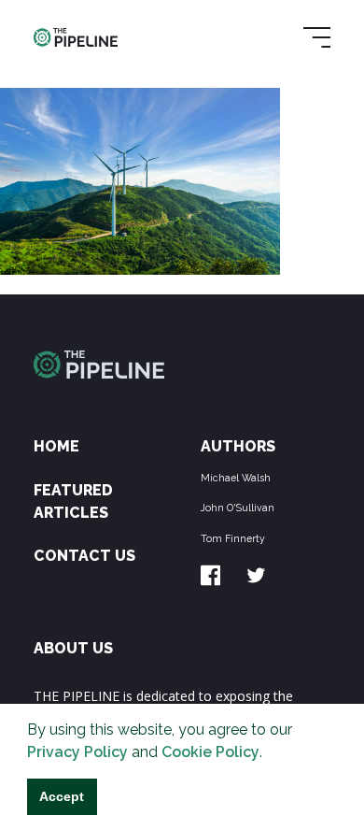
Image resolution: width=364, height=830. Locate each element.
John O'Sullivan (237, 507)
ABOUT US (73, 648)
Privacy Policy (77, 752)
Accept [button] (61, 796)
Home (56, 446)
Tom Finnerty (233, 538)
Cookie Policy (210, 752)
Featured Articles (73, 501)
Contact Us (84, 556)
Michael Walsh (236, 477)
